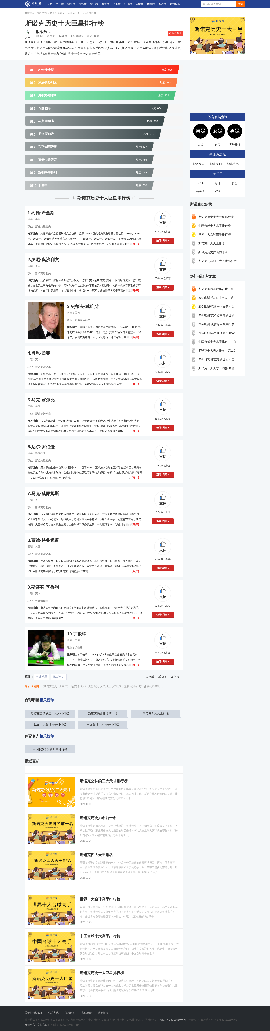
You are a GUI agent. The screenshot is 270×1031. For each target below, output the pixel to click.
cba (217, 191)
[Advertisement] (217, 84)
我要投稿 (103, 1012)
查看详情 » (162, 240)
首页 (49, 4)
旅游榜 (83, 4)
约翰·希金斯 (43, 212)
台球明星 (41, 676)
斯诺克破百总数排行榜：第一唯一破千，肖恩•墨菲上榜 (234, 289)
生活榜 (60, 4)
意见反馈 (86, 1012)
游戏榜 (162, 4)
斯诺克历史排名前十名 (103, 713)
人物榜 (139, 4)
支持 (162, 223)
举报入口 (42, 1024)
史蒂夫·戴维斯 (85, 306)
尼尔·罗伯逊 (43, 446)
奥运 (235, 183)
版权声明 (70, 1012)
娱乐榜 (71, 4)
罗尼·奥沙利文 (45, 259)
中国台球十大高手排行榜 (103, 724)
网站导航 (175, 4)
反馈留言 (30, 1024)
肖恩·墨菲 (40, 353)
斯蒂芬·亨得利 (45, 586)
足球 (218, 183)
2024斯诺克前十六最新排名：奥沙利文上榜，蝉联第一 (234, 306)
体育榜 (151, 4)
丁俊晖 (79, 633)
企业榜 (117, 4)
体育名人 (59, 676)
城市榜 (94, 4)
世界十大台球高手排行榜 (50, 724)
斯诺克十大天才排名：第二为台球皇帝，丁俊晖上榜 (232, 350)
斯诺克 (61, 13)
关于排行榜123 (33, 1012)
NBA (200, 183)
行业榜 (128, 4)
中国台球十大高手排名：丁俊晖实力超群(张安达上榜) (233, 341)
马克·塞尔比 (43, 399)
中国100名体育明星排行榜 (50, 749)
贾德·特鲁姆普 (45, 540)
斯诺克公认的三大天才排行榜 (50, 713)
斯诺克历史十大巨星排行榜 (82, 13)
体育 (52, 13)
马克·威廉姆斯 (45, 493)
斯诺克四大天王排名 (156, 713)
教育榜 (105, 4)
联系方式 (53, 1012)
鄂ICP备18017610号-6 (173, 1019)
